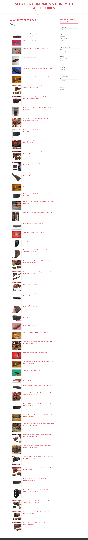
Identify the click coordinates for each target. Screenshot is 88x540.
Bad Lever (62, 45)
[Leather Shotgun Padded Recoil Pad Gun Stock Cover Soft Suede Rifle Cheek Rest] (17, 177)
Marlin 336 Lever (63, 82)
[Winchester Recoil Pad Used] (17, 60)
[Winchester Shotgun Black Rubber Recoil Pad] (17, 355)
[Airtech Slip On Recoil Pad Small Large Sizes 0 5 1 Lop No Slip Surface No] (17, 318)
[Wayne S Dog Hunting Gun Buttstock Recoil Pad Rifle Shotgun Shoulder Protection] (17, 308)
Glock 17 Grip (62, 69)
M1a (61, 49)
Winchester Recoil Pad (23, 20)
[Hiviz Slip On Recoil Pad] (17, 243)
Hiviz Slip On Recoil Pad (29, 241)
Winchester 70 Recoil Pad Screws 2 (32, 370)
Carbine (61, 71)
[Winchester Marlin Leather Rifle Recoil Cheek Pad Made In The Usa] (17, 79)
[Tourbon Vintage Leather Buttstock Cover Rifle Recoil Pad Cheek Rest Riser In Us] (17, 155)
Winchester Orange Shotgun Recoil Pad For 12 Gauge (37, 48)
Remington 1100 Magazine (65, 31)
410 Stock (61, 29)
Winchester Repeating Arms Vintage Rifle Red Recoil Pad (37, 212)
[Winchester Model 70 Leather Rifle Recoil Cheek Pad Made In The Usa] (17, 187)
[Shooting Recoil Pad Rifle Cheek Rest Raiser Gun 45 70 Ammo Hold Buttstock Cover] (17, 144)
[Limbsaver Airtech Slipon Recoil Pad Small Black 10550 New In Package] (17, 111)
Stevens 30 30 (62, 54)
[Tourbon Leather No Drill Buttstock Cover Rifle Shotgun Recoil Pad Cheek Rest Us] (17, 264)
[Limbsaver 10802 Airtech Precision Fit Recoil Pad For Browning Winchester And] (17, 297)
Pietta (61, 74)
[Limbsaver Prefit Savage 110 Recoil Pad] (17, 226)
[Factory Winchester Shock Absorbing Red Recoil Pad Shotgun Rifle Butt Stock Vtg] (17, 326)
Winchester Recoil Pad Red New (31, 36)
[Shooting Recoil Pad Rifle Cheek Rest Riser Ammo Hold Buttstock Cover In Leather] (17, 438)
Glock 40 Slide (62, 67)
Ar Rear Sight (62, 80)
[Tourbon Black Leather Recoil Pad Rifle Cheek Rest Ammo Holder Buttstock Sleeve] (17, 460)
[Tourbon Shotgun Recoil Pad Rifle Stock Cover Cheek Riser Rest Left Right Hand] (17, 526)
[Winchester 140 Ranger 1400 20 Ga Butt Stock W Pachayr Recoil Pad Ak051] (17, 380)
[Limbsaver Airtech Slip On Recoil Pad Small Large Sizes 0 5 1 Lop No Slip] (17, 133)
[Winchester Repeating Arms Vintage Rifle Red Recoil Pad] (17, 216)
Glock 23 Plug (62, 89)
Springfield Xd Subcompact (65, 62)
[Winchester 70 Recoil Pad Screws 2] (17, 372)
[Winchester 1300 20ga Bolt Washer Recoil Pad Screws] (17, 335)
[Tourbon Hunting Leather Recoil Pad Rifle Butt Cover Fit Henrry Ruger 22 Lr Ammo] (17, 286)
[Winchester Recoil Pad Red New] (17, 36)
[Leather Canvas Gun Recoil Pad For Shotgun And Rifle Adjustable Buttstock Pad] (17, 253)
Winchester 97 (62, 36)
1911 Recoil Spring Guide (64, 76)
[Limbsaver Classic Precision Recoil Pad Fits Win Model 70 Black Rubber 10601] (17, 387)
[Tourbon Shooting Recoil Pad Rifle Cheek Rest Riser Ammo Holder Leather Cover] (17, 471)
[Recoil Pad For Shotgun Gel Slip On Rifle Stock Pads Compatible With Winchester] (17, 493)
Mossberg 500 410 (63, 58)
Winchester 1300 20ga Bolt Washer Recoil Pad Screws (37, 332)
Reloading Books (63, 27)
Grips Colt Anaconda (63, 60)
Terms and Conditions (49, 15)
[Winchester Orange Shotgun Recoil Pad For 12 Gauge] (17, 50)
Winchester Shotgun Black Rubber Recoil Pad (35, 352)
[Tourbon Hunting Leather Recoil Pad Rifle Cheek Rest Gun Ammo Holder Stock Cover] (17, 396)
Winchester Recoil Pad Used (30, 57)
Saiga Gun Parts (63, 34)
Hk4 (60, 78)
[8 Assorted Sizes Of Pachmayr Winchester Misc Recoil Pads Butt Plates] (17, 205)
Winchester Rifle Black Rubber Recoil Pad (33, 232)
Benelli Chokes (62, 85)
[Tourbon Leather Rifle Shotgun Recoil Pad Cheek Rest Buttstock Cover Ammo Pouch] (17, 100)
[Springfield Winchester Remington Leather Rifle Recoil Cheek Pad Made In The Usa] (17, 364)
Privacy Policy (40, 15)
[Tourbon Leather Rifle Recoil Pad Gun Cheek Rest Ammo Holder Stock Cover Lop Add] (17, 345)
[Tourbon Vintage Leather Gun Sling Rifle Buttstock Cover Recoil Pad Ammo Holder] (17, 275)
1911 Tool (61, 42)
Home (35, 15)
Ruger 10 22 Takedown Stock (65, 47)
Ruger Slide (62, 40)
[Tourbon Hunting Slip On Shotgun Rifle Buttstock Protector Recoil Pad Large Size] (17, 166)
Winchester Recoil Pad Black (30, 40)
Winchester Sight (63, 51)
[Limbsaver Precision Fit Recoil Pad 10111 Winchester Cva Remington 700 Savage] (17, 482)
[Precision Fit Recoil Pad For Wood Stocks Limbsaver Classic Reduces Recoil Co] (17, 407)
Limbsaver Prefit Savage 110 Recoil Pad (33, 223)
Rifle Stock (62, 65)
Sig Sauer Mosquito (63, 38)
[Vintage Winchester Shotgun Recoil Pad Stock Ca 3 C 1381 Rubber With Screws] (17, 417)
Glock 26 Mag (62, 87)
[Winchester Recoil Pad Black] (17, 43)
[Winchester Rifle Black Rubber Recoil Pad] (17, 234)
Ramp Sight (62, 25)
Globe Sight (62, 56)
